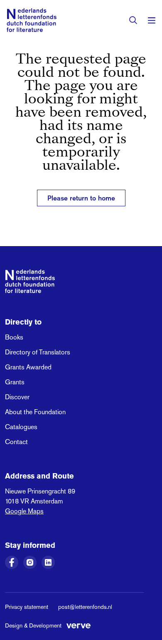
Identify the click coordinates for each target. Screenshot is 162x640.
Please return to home (81, 198)
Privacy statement (26, 607)
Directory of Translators (37, 352)
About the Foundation (35, 412)
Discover (17, 397)
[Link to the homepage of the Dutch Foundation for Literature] (31, 20)
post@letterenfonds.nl (85, 607)
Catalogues (21, 427)
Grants (15, 382)
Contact (16, 441)
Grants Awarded (28, 367)
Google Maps (24, 511)
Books (14, 337)
